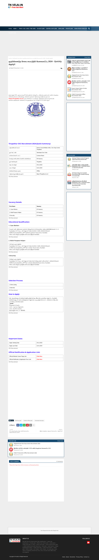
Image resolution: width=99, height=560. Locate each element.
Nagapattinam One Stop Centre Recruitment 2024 (27, 443)
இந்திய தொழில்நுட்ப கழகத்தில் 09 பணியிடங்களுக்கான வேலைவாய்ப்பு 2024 (80, 69)
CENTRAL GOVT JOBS (51, 28)
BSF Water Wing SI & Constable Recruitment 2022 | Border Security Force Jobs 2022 (80, 174)
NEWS (14, 28)
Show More (87, 57)
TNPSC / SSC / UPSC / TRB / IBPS (27, 28)
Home (10, 28)
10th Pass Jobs (18, 420)
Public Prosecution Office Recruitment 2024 (25, 453)
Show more (60, 441)
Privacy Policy (79, 557)
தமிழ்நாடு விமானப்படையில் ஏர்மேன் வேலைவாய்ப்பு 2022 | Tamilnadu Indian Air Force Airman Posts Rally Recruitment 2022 (81, 183)
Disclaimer (72, 557)
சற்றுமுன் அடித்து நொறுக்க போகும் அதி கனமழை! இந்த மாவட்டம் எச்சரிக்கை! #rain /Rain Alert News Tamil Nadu (81, 62)
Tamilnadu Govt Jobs (17, 58)
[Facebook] (17, 425)
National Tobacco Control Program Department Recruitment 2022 (80, 158)
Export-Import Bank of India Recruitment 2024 (79, 89)
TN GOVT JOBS (41, 28)
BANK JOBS (61, 28)
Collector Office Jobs (28, 420)
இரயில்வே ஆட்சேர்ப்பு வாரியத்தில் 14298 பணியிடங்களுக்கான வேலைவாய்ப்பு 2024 (32, 448)
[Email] (30, 425)
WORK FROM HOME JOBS (80, 28)
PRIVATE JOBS (69, 28)
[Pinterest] (27, 425)
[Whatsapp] (24, 425)
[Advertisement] (63, 13)
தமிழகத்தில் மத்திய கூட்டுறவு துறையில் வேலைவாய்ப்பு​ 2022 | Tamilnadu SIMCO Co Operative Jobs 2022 (81, 166)
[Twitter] (21, 425)
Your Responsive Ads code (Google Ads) (49, 530)
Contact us (86, 557)
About (67, 557)
